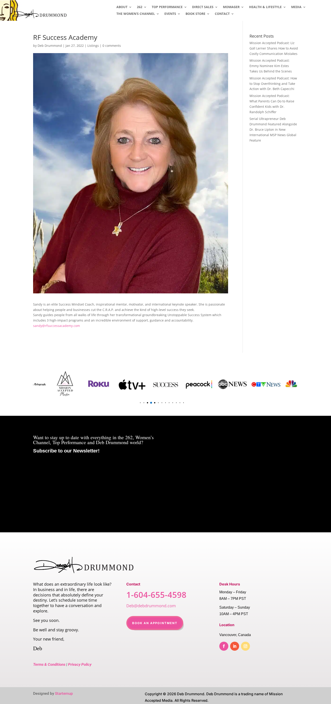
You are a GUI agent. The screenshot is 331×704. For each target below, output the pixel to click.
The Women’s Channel (135, 14)
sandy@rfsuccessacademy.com (56, 326)
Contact (222, 14)
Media (296, 7)
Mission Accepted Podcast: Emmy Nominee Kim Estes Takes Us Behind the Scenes (270, 65)
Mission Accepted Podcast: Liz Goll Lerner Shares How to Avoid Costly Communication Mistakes (273, 48)
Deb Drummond (50, 45)
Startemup (64, 693)
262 (139, 7)
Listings (93, 45)
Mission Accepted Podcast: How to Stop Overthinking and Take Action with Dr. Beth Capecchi (273, 83)
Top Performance (167, 7)
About (121, 7)
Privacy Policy (79, 664)
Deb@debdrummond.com (151, 605)
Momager (231, 7)
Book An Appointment (155, 623)
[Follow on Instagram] (245, 646)
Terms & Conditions (49, 664)
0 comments (111, 45)
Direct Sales (202, 7)
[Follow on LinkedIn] (234, 646)
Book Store (195, 14)
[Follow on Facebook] (223, 646)
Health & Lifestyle (265, 7)
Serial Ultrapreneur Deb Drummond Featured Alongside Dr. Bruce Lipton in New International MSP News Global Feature (273, 129)
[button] (136, 402)
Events (170, 14)
